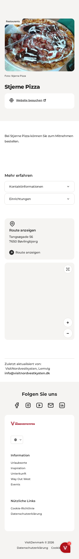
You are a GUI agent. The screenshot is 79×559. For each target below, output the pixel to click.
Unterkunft (18, 473)
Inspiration (18, 468)
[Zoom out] (67, 333)
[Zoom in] (67, 322)
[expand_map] (68, 269)
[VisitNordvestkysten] (23, 424)
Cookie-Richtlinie (23, 508)
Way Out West (20, 479)
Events (15, 484)
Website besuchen (29, 100)
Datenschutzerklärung (26, 514)
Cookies (56, 548)
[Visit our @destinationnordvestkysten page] (39, 405)
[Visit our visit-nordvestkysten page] (62, 405)
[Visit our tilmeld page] (50, 405)
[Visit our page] (16, 405)
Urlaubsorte (19, 463)
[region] (39, 301)
